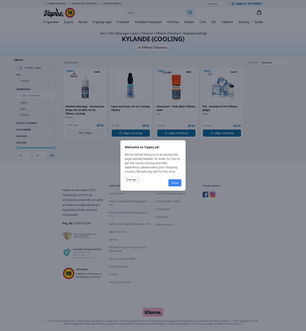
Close (174, 183)
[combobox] (132, 179)
